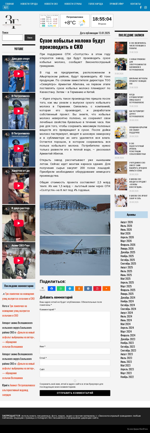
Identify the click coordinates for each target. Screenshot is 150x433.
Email (43, 358)
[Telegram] (70, 288)
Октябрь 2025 (128, 260)
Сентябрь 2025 (128, 263)
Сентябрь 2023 (128, 350)
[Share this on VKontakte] (88, 288)
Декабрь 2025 (128, 252)
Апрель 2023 (127, 369)
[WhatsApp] (61, 288)
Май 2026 (126, 233)
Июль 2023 (126, 358)
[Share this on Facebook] (52, 288)
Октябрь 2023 (128, 346)
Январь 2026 (127, 248)
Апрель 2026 (127, 237)
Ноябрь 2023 (127, 343)
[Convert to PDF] (97, 288)
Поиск (5, 32)
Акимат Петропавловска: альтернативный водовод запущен (18, 390)
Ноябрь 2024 (127, 301)
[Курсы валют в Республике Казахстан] (49, 21)
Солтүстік (81, 54)
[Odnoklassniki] (79, 288)
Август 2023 (127, 354)
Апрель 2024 (127, 327)
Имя (43, 346)
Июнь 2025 (126, 275)
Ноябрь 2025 (127, 256)
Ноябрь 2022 (127, 377)
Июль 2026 (126, 226)
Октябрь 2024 (128, 305)
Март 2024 (126, 331)
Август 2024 (127, 313)
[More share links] (106, 288)
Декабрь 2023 (128, 339)
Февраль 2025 (128, 290)
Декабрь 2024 (128, 297)
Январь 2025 (127, 294)
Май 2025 (126, 278)
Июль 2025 (126, 271)
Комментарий (48, 309)
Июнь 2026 (126, 229)
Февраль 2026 (128, 245)
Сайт (42, 369)
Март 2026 (126, 241)
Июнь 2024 (126, 320)
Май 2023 (126, 365)
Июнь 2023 (126, 362)
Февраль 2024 (128, 335)
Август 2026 (127, 222)
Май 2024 (126, 324)
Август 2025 (127, 267)
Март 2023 (126, 373)
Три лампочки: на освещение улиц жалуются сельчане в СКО (16, 310)
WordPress (143, 428)
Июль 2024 (126, 316)
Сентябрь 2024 (128, 309)
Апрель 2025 (127, 282)
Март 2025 (126, 286)
